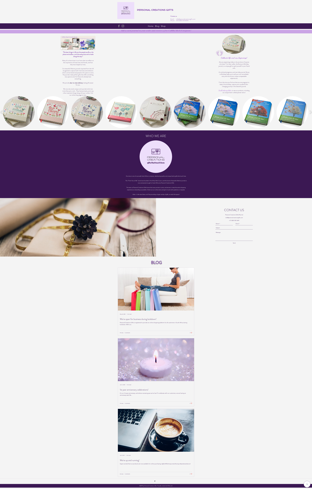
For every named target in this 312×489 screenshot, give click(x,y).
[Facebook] (119, 26)
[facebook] (155, 481)
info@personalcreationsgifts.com (185, 19)
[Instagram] (123, 26)
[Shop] (307, 484)
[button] (19, 112)
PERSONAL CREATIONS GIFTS (155, 10)
